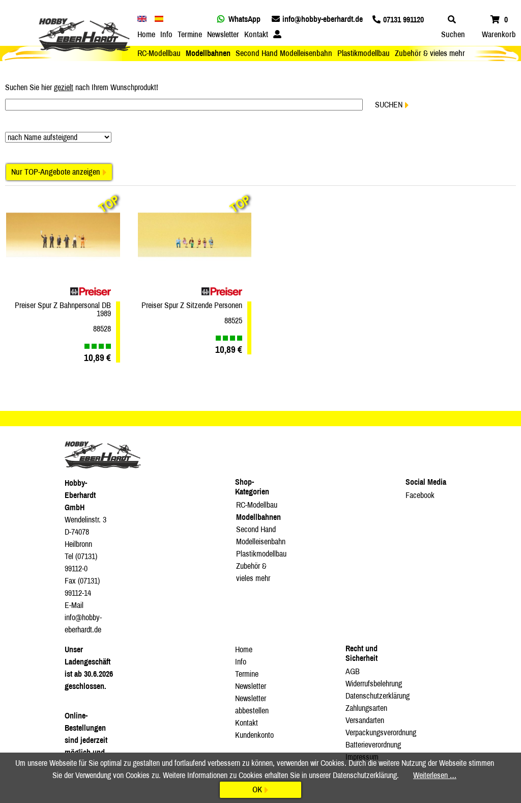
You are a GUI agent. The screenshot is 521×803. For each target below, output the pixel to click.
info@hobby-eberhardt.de (322, 19)
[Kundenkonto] (277, 35)
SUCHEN (388, 104)
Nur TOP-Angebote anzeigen (55, 172)
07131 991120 (403, 19)
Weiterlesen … (434, 775)
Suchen (453, 34)
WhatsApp (244, 19)
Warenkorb (499, 34)
